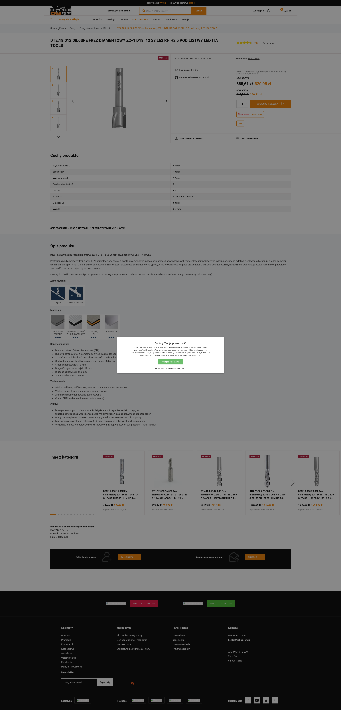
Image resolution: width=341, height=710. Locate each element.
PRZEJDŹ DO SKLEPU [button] (170, 362)
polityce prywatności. (193, 355)
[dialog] (170, 355)
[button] (170, 368)
